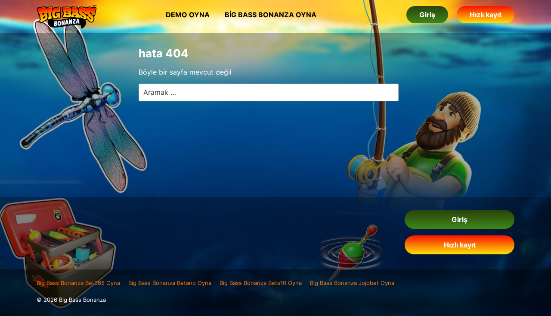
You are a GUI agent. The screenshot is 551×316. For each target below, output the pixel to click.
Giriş (427, 14)
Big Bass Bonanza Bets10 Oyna (261, 282)
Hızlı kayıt (485, 14)
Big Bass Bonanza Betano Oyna (169, 282)
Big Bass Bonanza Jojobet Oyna (352, 282)
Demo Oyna (188, 14)
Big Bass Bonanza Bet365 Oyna (78, 282)
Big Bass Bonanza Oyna (270, 14)
